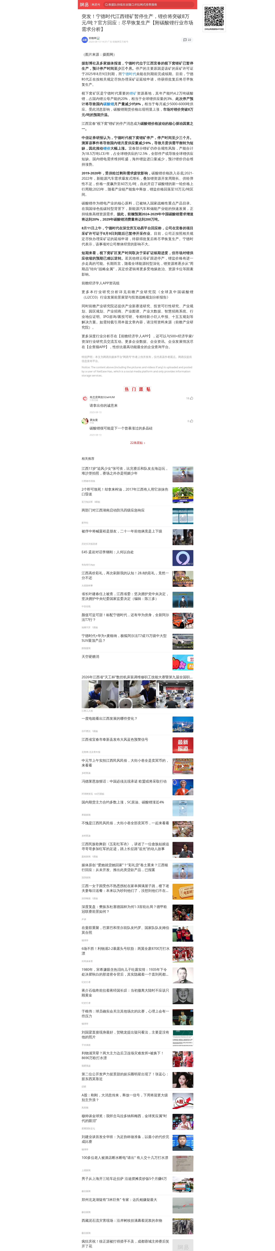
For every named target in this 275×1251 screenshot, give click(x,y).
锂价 (106, 148)
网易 (84, 4)
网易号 (96, 4)
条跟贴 (137, 442)
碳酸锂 (108, 104)
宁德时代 (129, 73)
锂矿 (133, 93)
